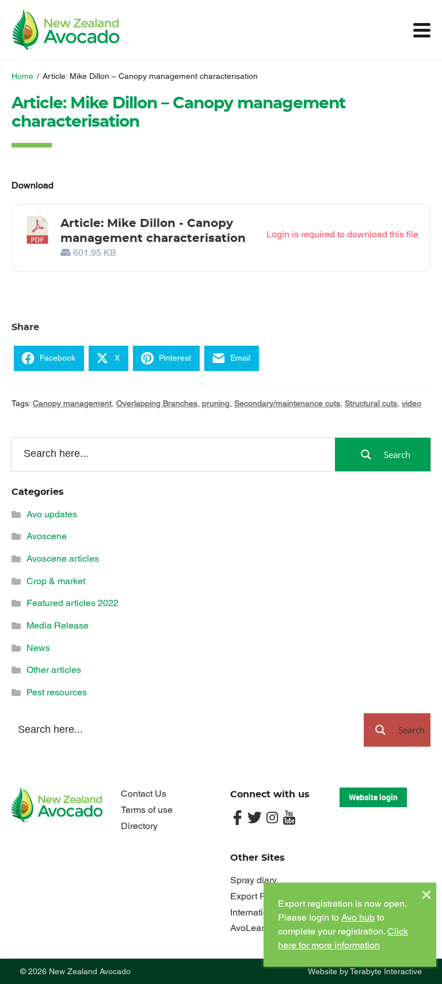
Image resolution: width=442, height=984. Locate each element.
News (38, 647)
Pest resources (56, 692)
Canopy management (72, 403)
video (411, 403)
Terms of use (147, 809)
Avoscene (46, 536)
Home (22, 76)
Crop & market (55, 581)
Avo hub (358, 917)
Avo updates (51, 514)
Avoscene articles (62, 558)
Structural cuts (371, 403)
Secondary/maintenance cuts (287, 403)
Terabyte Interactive (386, 971)
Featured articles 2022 (72, 602)
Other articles (53, 669)
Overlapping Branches (156, 403)
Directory (139, 825)
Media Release (57, 625)
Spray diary (253, 880)
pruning (216, 403)
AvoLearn (249, 927)
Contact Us (143, 793)
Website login (373, 797)
